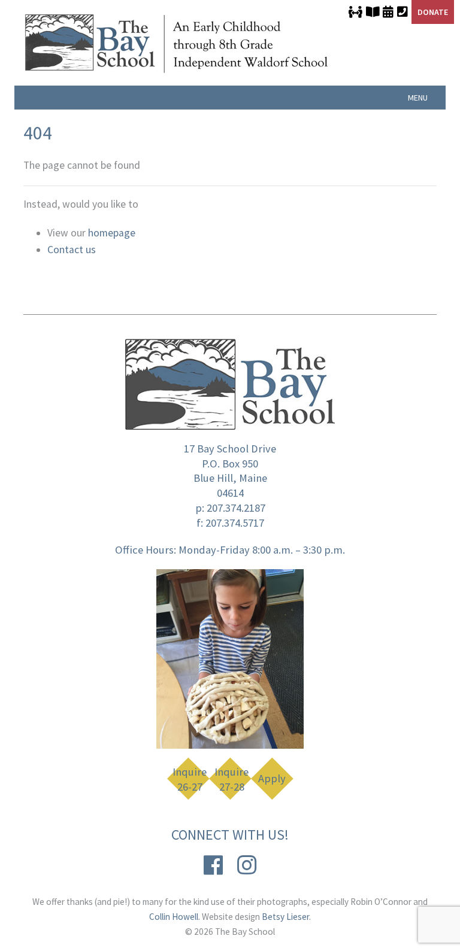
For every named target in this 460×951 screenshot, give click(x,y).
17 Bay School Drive (230, 448)
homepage (111, 232)
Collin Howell (173, 916)
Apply (272, 778)
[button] (418, 98)
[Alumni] (355, 12)
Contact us (71, 249)
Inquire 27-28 (231, 779)
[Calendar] (388, 12)
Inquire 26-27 (189, 779)
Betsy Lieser (285, 916)
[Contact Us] (402, 12)
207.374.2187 (236, 508)
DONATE (432, 12)
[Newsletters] (372, 12)
